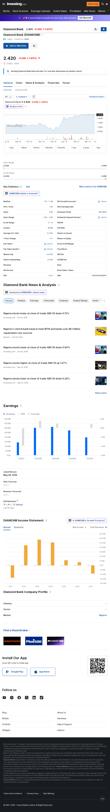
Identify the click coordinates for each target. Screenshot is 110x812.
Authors (60, 730)
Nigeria (103, 615)
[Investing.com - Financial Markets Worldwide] (16, 4)
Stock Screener (20, 11)
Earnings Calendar (40, 11)
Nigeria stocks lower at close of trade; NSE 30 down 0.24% (36, 378)
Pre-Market (75, 11)
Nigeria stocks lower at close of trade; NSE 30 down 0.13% (36, 313)
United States (60, 11)
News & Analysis (35, 82)
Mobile (5, 718)
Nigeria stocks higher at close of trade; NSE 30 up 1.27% (35, 363)
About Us (61, 712)
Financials (53, 82)
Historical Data (21, 90)
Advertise (61, 718)
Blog (4, 712)
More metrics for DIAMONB (93, 186)
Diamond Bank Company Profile (25, 592)
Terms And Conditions (12, 793)
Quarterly (18, 527)
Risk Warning (48, 793)
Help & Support (64, 724)
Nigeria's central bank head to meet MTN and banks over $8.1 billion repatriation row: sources (41, 330)
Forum (66, 82)
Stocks (6, 11)
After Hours (89, 11)
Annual (6, 527)
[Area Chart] (10, 96)
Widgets (6, 730)
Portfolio (6, 724)
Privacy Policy (33, 793)
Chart (19, 82)
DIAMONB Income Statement (23, 520)
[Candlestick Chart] (6, 96)
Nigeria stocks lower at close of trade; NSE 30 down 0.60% (36, 347)
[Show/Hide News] (33, 96)
